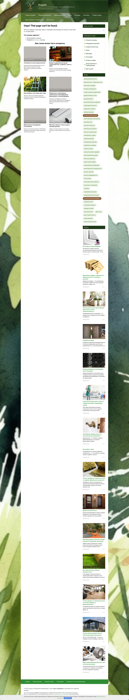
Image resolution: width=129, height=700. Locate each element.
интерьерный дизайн (90, 115)
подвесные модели (90, 145)
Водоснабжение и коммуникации (34, 19)
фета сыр (99, 211)
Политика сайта (49, 681)
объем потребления (90, 132)
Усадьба (42, 4)
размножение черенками (91, 165)
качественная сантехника (92, 118)
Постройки (86, 15)
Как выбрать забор (88, 449)
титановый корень (89, 205)
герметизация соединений (92, 92)
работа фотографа (90, 162)
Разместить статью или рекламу (76, 681)
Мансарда (77, 15)
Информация (86, 254)
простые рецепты (89, 158)
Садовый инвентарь (59, 15)
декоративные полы (90, 95)
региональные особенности (92, 168)
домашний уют (88, 98)
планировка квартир (90, 142)
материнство (88, 122)
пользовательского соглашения (60, 694)
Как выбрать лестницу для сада (35, 93)
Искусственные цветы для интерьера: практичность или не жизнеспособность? (94, 309)
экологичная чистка (90, 221)
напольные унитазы (90, 128)
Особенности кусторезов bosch (34, 63)
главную (37, 40)
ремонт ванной (88, 171)
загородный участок (90, 105)
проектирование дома (91, 155)
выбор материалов (90, 89)
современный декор (90, 191)
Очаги (70, 15)
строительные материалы (92, 198)
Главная (27, 681)
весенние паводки (89, 85)
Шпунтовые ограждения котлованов (32, 125)
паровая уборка (89, 138)
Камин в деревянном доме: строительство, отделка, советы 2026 (60, 64)
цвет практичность (90, 215)
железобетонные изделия (92, 102)
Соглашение (60, 681)
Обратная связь (37, 681)
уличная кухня (88, 211)
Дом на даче (50, 19)
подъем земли (88, 148)
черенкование (88, 218)
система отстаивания (90, 185)
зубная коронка (88, 112)
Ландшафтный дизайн (44, 15)
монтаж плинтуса (89, 125)
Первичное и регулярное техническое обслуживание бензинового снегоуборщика (59, 94)
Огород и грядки (97, 15)
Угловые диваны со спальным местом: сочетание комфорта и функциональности (94, 602)
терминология (88, 201)
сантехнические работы (91, 181)
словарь (86, 188)
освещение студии (89, 135)
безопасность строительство (93, 82)
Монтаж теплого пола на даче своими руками (59, 125)
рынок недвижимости (90, 175)
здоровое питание (89, 108)
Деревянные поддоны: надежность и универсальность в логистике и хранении (93, 277)
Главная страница (30, 15)
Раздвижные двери (88, 340)
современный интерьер (91, 195)
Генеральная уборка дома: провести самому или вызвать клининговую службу (93, 403)
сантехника (87, 178)
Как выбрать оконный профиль (92, 246)
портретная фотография (91, 152)
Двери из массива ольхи (90, 510)
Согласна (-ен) (67, 698)
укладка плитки (88, 208)
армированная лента (90, 79)
